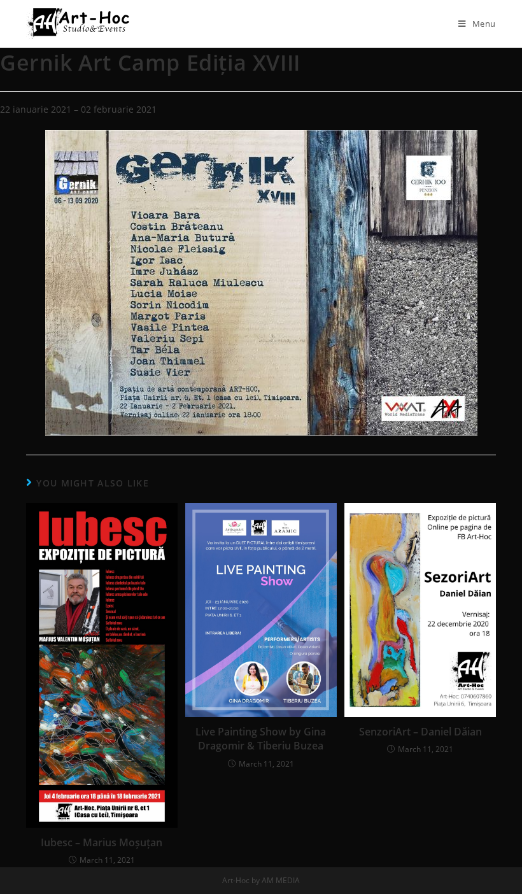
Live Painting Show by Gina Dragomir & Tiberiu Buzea (260, 739)
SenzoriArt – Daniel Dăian (420, 732)
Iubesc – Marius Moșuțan (101, 842)
